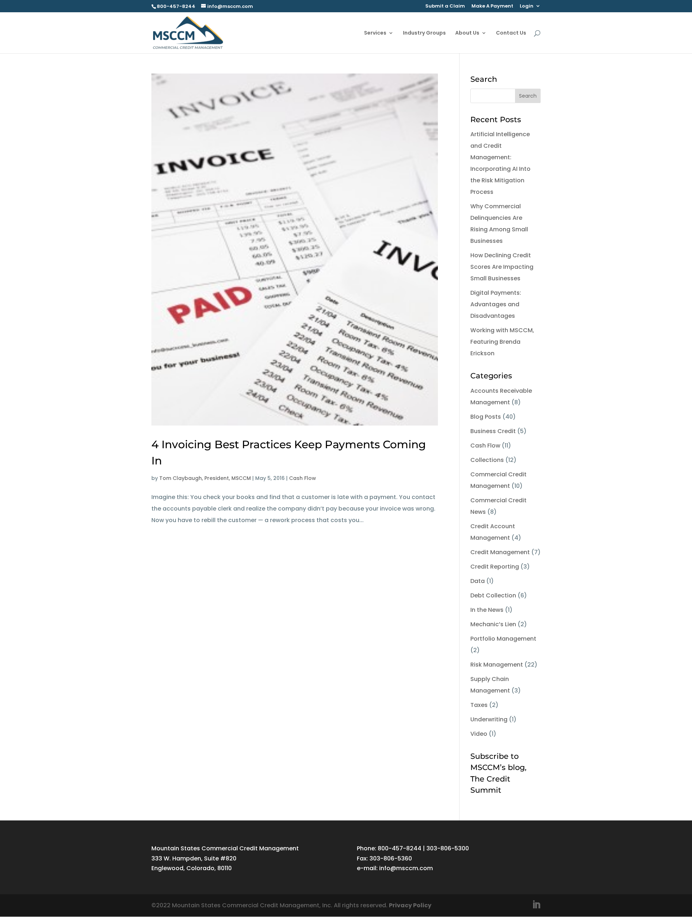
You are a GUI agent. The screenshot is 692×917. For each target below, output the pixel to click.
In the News (487, 610)
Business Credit (493, 431)
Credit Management (500, 552)
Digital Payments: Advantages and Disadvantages (495, 304)
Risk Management (496, 664)
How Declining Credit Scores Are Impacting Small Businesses (501, 266)
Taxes (479, 705)
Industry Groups (424, 33)
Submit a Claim (445, 6)
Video (478, 734)
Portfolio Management (503, 639)
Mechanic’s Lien (493, 624)
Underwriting (488, 719)
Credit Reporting (494, 566)
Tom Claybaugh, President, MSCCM (205, 478)
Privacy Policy (410, 905)
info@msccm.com (406, 868)
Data (477, 581)
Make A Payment (492, 6)
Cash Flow (302, 478)
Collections (487, 460)
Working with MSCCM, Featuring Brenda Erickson (502, 341)
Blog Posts (485, 417)
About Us (467, 33)
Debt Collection (493, 595)
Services (375, 33)
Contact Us (511, 33)
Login (526, 6)
